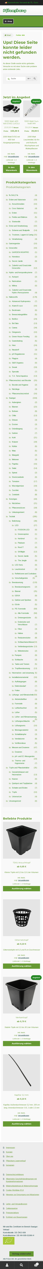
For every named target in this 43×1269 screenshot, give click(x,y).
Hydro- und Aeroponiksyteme (20, 272)
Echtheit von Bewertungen (16, 1217)
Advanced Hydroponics (21, 301)
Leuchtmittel (20, 569)
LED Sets (19, 565)
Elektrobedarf (20, 686)
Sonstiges (13, 499)
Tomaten (15, 481)
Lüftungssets (20, 726)
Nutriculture (16, 281)
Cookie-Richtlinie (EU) (15, 1190)
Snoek (14, 367)
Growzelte (13, 248)
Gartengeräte (14, 243)
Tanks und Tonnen (22, 664)
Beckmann (16, 310)
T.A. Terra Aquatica (20, 376)
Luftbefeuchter (21, 708)
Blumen (15, 407)
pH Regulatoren (18, 354)
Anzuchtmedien (18, 204)
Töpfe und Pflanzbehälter (19, 768)
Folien (17, 690)
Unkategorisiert (18, 512)
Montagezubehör (21, 730)
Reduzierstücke (24, 638)
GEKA (17, 596)
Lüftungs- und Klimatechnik (23, 695)
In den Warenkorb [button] (11, 168)
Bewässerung (17, 582)
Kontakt (9, 1152)
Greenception (23, 534)
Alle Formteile (23, 613)
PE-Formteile (20, 609)
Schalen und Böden (19, 788)
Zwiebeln (15, 495)
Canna (14, 328)
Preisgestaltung (12, 1213)
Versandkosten (13, 156)
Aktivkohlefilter (21, 699)
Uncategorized (15, 801)
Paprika (15, 464)
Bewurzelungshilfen (19, 314)
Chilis (14, 415)
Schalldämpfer (20, 734)
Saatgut (12, 398)
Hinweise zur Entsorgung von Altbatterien (22, 1195)
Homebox (16, 257)
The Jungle (22, 560)
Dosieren (18, 752)
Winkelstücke (23, 651)
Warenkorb (33, 1263)
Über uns (9, 1156)
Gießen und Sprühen (23, 600)
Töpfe (14, 792)
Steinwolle (16, 222)
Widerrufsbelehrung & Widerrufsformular (22, 1186)
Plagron (15, 358)
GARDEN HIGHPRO (20, 252)
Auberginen (16, 402)
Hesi (13, 345)
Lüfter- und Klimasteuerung (26, 717)
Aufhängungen (20, 682)
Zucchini (15, 490)
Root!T (21, 547)
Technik (12, 516)
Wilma (14, 286)
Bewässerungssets (22, 587)
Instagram (10, 1165)
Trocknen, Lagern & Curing (22, 235)
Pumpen (18, 655)
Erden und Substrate (17, 200)
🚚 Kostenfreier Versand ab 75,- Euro (21, 3)
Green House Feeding (20, 337)
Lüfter (17, 712)
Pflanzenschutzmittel (20, 394)
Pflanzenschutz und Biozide (20, 380)
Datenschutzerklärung (15, 1175)
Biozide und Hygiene (20, 385)
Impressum (10, 1148)
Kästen (15, 779)
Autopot (15, 277)
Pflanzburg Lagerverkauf (16, 1161)
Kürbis (14, 446)
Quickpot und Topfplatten (22, 783)
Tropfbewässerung (22, 668)
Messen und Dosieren (20, 747)
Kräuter (15, 442)
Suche (21, 1265)
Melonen (15, 459)
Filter (20, 629)
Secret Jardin (17, 261)
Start (9, 35)
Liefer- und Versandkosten (16, 1204)
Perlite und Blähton (19, 217)
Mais (14, 451)
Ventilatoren (20, 739)
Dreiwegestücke (24, 618)
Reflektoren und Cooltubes (25, 574)
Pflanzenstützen (18, 508)
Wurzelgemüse (18, 486)
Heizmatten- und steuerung (23, 673)
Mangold (15, 455)
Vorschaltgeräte (21, 578)
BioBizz (15, 319)
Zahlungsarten (12, 1208)
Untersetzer (17, 797)
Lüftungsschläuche (22, 721)
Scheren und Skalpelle (21, 230)
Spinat (14, 473)
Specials (15, 372)
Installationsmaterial (20, 677)
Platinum (21, 543)
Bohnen (15, 411)
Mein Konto (7, 1265)
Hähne (20, 633)
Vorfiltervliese (20, 743)
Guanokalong (17, 341)
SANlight (21, 552)
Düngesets (16, 332)
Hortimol (21, 539)
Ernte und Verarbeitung (18, 226)
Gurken (15, 433)
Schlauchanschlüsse (26, 642)
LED (16, 525)
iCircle (17, 604)
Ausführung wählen (21, 889)
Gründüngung (17, 429)
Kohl (13, 438)
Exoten (15, 424)
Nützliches (16, 503)
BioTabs (15, 323)
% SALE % (13, 195)
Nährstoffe (13, 297)
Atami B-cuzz (17, 306)
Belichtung (16, 521)
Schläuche (19, 660)
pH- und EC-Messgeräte (25, 756)
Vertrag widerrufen (21, 1254)
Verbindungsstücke (25, 646)
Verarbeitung (17, 239)
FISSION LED (23, 530)
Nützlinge (15, 389)
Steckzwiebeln (18, 477)
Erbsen (15, 420)
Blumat (18, 591)
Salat (14, 468)
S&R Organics (17, 363)
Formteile (18, 704)
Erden (14, 213)
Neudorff (15, 350)
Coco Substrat (18, 208)
